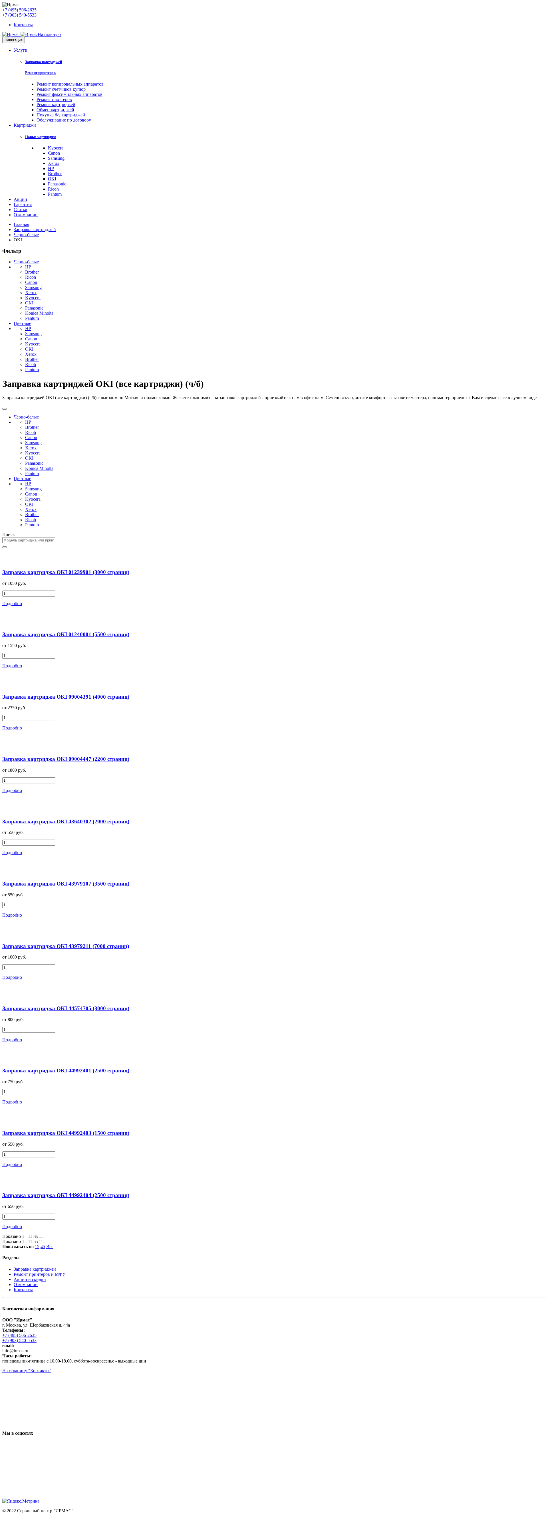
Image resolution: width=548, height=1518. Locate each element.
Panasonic (57, 183)
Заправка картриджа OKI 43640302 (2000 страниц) (65, 821)
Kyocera (55, 147)
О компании (26, 214)
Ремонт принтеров (40, 72)
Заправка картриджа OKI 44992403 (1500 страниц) (65, 1133)
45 (43, 1246)
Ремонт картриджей (56, 104)
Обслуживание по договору (64, 120)
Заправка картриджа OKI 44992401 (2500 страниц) (65, 1071)
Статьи (20, 209)
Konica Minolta (39, 313)
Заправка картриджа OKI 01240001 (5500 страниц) (65, 634)
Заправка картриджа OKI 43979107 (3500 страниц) (65, 884)
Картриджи (25, 125)
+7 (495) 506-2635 (19, 9)
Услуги (20, 50)
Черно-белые (26, 234)
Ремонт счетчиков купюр (61, 89)
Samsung (56, 158)
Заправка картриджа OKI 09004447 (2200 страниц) (65, 759)
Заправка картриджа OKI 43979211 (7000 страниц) (65, 946)
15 (37, 1246)
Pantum (55, 194)
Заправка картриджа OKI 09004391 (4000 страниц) (65, 697)
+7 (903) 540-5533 (19, 15)
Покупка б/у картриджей (61, 114)
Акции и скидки (30, 1279)
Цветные (22, 323)
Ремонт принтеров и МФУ (39, 1274)
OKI (52, 178)
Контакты (23, 24)
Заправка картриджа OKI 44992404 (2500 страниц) (65, 1195)
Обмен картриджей (55, 109)
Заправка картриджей (43, 62)
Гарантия (23, 204)
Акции (20, 199)
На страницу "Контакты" (26, 1370)
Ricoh (53, 189)
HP (51, 168)
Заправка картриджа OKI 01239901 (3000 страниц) (65, 572)
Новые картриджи (40, 137)
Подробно (12, 603)
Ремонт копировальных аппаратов (70, 84)
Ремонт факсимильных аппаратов (69, 94)
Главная (21, 224)
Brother (55, 173)
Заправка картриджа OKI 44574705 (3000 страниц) (65, 1008)
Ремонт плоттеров (54, 99)
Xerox (53, 163)
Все (49, 1246)
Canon (54, 153)
